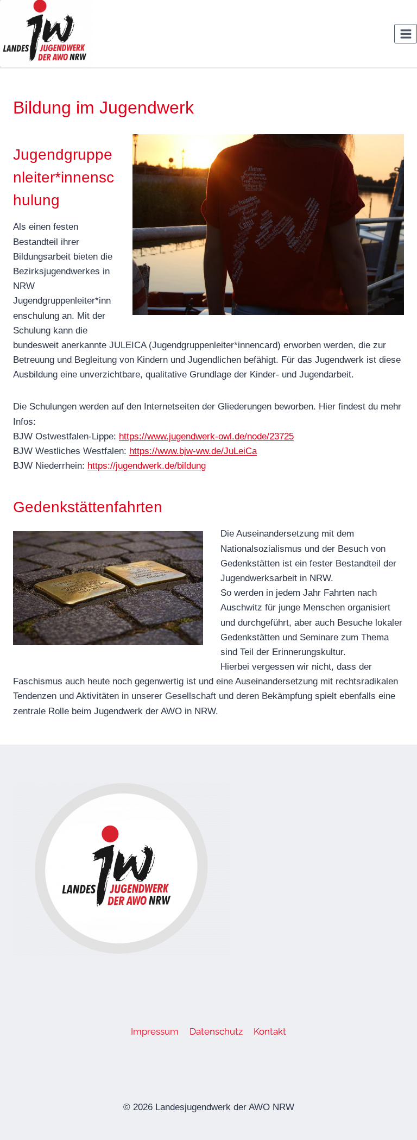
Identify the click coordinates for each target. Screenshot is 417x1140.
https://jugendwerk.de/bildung (146, 466)
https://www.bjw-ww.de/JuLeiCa (193, 451)
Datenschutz (216, 1031)
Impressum (155, 1031)
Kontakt (270, 1031)
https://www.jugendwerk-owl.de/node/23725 (206, 436)
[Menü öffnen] (405, 33)
